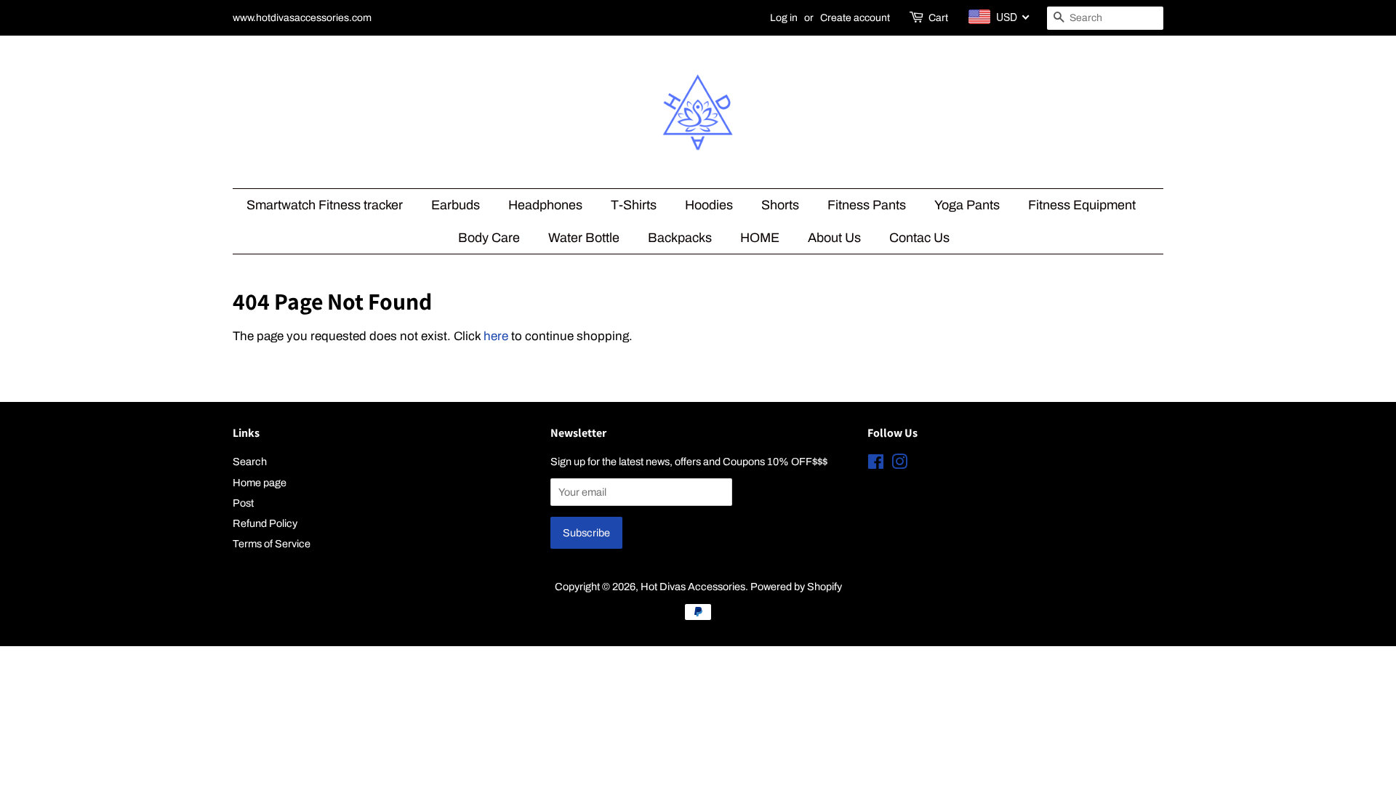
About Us (834, 237)
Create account (855, 17)
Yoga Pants (967, 205)
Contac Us (919, 237)
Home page (259, 482)
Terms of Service (271, 544)
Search (250, 461)
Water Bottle (583, 237)
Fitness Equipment (1082, 205)
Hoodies (709, 205)
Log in (784, 17)
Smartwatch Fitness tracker (324, 205)
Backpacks (680, 237)
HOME (759, 237)
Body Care (489, 237)
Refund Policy (265, 523)
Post (243, 503)
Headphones (545, 205)
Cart (938, 17)
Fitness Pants (866, 205)
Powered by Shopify (796, 586)
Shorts (780, 205)
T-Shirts (634, 205)
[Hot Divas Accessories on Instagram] (899, 464)
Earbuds (455, 205)
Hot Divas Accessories (693, 586)
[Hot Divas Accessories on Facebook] (875, 464)
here (496, 336)
